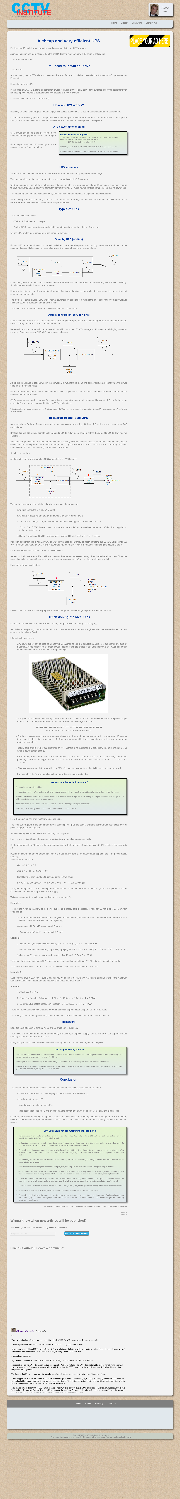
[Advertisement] (149, 65)
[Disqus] (68, 1289)
